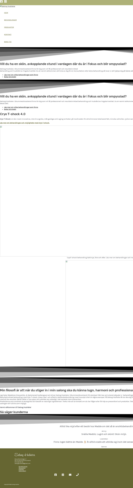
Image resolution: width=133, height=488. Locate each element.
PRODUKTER (9, 27)
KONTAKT (7, 34)
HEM (6, 13)
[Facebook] (1, 2)
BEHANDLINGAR (10, 20)
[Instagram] (5, 2)
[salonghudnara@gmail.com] (70, 475)
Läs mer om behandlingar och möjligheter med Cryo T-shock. (25, 123)
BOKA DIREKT (22, 471)
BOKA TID (7, 42)
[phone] (77, 475)
